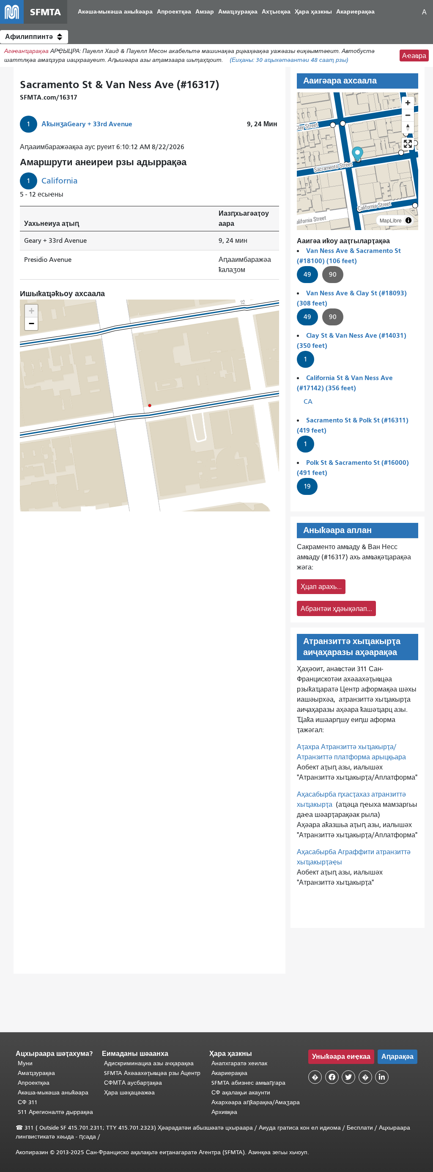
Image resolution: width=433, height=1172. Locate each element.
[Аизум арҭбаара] (408, 103)
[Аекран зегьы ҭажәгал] (408, 144)
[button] (34, 37)
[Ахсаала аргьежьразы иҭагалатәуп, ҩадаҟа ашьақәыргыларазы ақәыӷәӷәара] (408, 127)
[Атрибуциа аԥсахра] (408, 220)
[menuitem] (115, 12)
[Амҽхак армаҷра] (408, 115)
